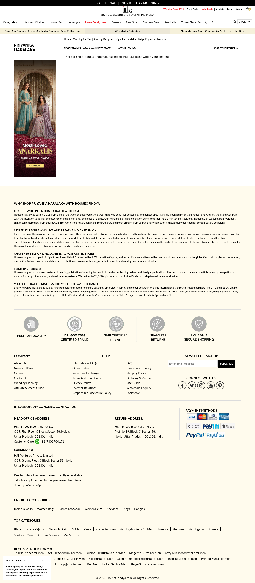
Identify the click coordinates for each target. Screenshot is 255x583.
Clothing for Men (82, 39)
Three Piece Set (191, 22)
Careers (19, 373)
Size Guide (133, 383)
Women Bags (46, 509)
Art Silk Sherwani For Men (65, 553)
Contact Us (21, 378)
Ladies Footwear (69, 509)
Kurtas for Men (106, 529)
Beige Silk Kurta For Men (147, 564)
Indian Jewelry (23, 509)
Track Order (193, 9)
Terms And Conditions (86, 378)
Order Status (80, 368)
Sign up (238, 9)
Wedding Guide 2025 (173, 9)
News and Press (24, 368)
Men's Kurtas (72, 535)
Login (229, 9)
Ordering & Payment (140, 378)
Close (44, 560)
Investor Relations (84, 388)
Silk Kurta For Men (101, 558)
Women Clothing (35, 22)
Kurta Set (56, 22)
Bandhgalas (196, 529)
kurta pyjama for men (69, 564)
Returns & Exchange (85, 373)
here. (41, 575)
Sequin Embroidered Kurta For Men (140, 558)
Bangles (139, 509)
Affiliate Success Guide (29, 388)
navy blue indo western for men (185, 553)
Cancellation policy (139, 368)
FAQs (130, 363)
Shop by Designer (103, 39)
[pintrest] (220, 385)
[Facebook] (182, 385)
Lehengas (74, 22)
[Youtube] (211, 385)
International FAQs (84, 363)
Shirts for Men (23, 535)
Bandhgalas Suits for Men (136, 529)
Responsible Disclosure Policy (91, 393)
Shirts (76, 529)
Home (67, 39)
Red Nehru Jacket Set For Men (107, 564)
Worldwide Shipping (127, 31)
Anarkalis (170, 22)
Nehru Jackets (58, 529)
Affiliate (220, 9)
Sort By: (224, 48)
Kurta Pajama (36, 529)
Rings (126, 509)
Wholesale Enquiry (139, 388)
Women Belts (93, 509)
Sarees (116, 22)
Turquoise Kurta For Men (68, 558)
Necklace (112, 509)
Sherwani (179, 529)
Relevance (229, 48)
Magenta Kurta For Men (145, 553)
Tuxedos (162, 529)
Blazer (18, 529)
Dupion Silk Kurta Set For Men (105, 553)
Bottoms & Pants (48, 535)
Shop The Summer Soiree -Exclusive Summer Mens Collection (42, 31)
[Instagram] (201, 385)
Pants (87, 529)
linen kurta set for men (182, 558)
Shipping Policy (136, 373)
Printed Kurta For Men (215, 558)
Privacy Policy (81, 383)
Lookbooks (134, 393)
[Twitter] (192, 385)
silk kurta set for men (30, 553)
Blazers (213, 529)
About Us (20, 363)
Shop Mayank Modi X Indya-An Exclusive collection (212, 31)
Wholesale (207, 9)
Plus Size (131, 22)
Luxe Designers (96, 22)
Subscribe (226, 363)
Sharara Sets (151, 22)
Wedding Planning (26, 383)
